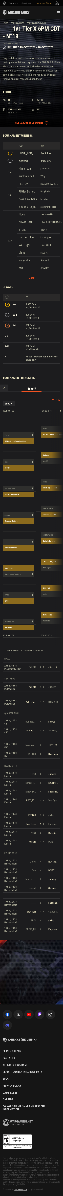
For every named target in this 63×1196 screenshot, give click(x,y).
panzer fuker (26, 237)
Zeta (6, 462)
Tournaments (17, 23)
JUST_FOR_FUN (28, 153)
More (31, 278)
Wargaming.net (20, 1189)
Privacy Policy (12, 1085)
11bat (22, 229)
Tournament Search (36, 23)
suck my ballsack (28, 176)
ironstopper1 (46, 237)
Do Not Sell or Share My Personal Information (25, 1108)
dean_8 (44, 229)
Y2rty (42, 176)
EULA (6, 1078)
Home (5, 23)
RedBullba (45, 153)
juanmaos (45, 168)
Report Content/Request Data (22, 1071)
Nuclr (22, 214)
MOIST (23, 268)
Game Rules (10, 1092)
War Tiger (24, 245)
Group (9, 403)
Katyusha (24, 260)
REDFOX (23, 184)
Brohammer (46, 161)
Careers (8, 1099)
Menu (58, 12)
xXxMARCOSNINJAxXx (51, 222)
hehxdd (23, 161)
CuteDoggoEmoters (13, 574)
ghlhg (22, 252)
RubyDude (45, 191)
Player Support (13, 1051)
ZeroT (7, 435)
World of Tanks (16, 12)
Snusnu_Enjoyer (28, 206)
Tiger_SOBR (46, 245)
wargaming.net (18, 1122)
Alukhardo (45, 260)
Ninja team (25, 168)
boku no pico (10, 488)
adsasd (7, 515)
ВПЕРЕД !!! (9, 621)
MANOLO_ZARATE (49, 184)
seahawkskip (46, 214)
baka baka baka (28, 199)
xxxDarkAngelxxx (48, 206)
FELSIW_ (44, 252)
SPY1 (7, 595)
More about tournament (29, 123)
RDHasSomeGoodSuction (28, 191)
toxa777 (44, 199)
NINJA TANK (26, 222)
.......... (7, 542)
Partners (9, 1058)
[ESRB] (17, 1141)
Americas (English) (20, 1039)
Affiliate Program (15, 1064)
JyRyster (44, 268)
